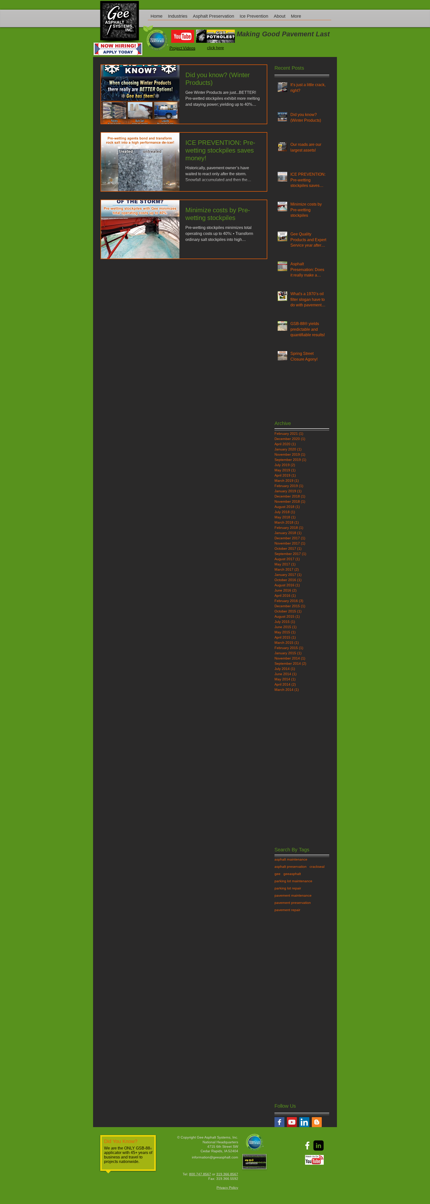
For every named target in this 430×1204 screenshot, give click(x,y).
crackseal (317, 867)
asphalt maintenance (290, 859)
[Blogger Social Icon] (317, 1122)
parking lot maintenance (293, 881)
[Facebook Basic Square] (279, 1122)
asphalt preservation (290, 867)
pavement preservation (292, 903)
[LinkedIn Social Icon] (304, 1122)
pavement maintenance (293, 895)
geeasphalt (292, 874)
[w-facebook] (307, 1145)
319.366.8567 (227, 1174)
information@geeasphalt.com (215, 1157)
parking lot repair (287, 888)
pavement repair (287, 910)
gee (277, 874)
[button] (177, 18)
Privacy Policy (227, 1188)
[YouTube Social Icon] (292, 1122)
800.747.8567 (200, 1174)
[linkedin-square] (318, 1145)
